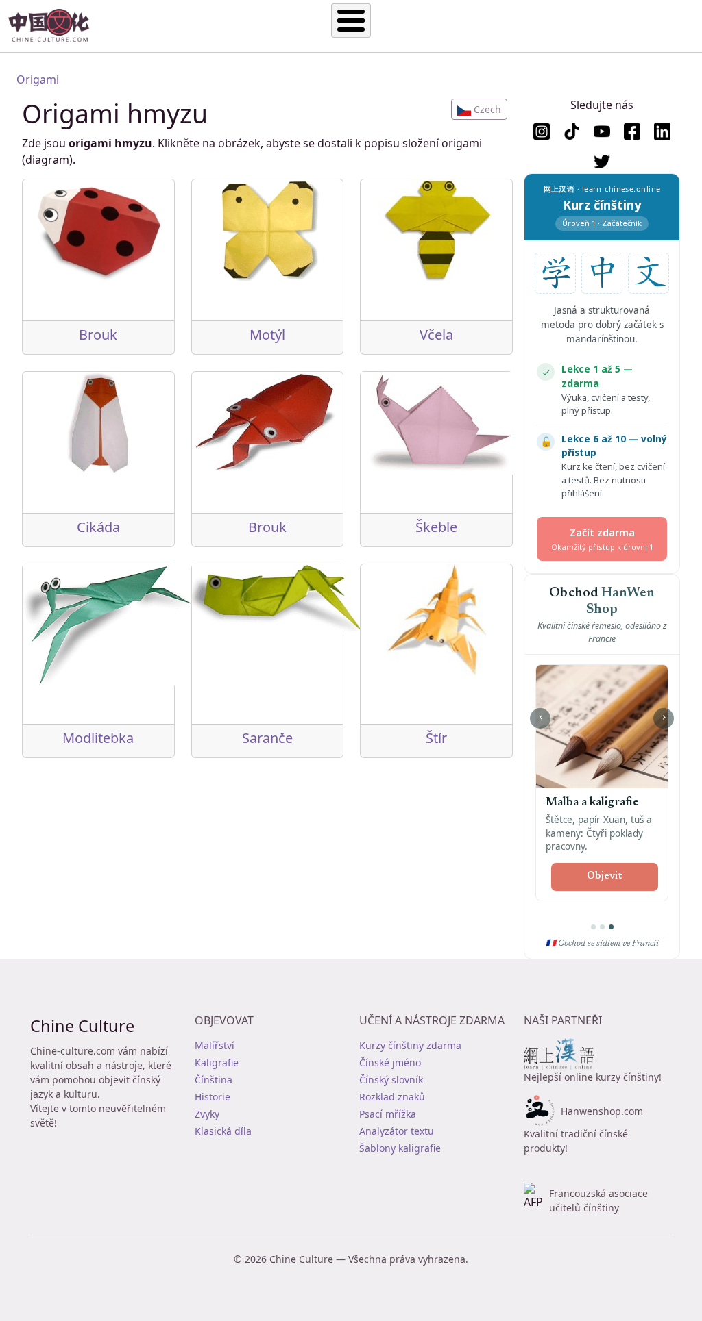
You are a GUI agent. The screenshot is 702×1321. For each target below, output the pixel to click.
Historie (212, 1096)
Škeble (436, 527)
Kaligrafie (217, 1062)
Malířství (214, 1045)
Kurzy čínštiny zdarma (410, 1045)
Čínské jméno (390, 1062)
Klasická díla (223, 1130)
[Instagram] (541, 131)
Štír (436, 738)
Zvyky (207, 1113)
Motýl (267, 334)
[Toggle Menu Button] (351, 20)
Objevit (604, 876)
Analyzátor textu (396, 1130)
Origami (37, 79)
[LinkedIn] (662, 131)
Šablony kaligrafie (400, 1148)
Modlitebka (98, 738)
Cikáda (98, 527)
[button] (479, 109)
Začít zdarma (602, 538)
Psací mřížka (387, 1113)
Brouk (98, 334)
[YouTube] (602, 131)
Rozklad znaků (392, 1096)
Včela (436, 334)
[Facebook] (632, 131)
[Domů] (54, 26)
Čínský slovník (391, 1079)
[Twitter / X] (602, 161)
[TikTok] (571, 131)
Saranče (267, 738)
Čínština (213, 1079)
